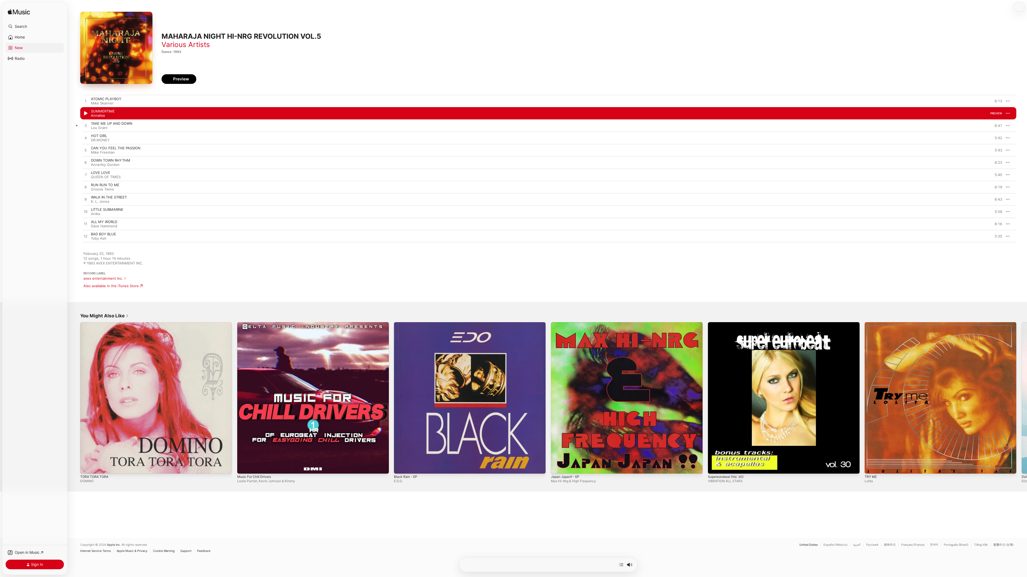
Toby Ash (98, 238)
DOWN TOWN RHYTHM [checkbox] (110, 160)
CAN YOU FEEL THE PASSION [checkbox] (115, 148)
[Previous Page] (75, 398)
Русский (872, 544)
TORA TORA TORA (95, 324)
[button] (35, 26)
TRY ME (871, 324)
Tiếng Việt (981, 544)
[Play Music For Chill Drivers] (244, 467)
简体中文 (890, 544)
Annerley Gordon (105, 164)
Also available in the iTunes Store (111, 286)
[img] (19, 12)
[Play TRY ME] (871, 467)
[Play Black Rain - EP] (401, 467)
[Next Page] (1021, 398)
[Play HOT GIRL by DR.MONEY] (85, 138)
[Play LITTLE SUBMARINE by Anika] (85, 211)
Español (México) (835, 544)
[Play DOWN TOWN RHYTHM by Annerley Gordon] (85, 162)
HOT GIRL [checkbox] (99, 136)
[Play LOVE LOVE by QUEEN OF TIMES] (85, 175)
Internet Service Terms (95, 550)
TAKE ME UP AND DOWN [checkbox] (111, 123)
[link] (104, 316)
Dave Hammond (104, 226)
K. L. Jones (100, 201)
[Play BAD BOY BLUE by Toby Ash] (85, 236)
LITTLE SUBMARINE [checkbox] (107, 209)
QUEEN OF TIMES (106, 177)
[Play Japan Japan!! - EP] (558, 467)
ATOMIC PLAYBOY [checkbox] (106, 99)
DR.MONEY (100, 140)
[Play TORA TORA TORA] (87, 467)
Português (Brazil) (956, 544)
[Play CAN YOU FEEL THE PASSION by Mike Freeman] (85, 150)
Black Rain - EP (406, 324)
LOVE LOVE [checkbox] (100, 172)
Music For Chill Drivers (255, 324)
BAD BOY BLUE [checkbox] (103, 234)
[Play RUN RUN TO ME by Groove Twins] (85, 187)
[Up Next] (621, 564)
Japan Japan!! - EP (566, 324)
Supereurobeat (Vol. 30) (728, 324)
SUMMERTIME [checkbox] (103, 111)
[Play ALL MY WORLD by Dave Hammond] (85, 224)
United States (808, 544)
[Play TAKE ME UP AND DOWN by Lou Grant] (85, 125)
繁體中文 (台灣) (1003, 544)
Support (185, 550)
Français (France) (913, 544)
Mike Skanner (102, 103)
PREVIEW (996, 101)
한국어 (934, 544)
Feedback (203, 550)
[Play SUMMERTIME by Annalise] (85, 113)
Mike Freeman (103, 152)
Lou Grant (99, 128)
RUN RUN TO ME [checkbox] (105, 185)
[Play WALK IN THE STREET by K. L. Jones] (85, 199)
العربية (857, 544)
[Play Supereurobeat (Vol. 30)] (715, 467)
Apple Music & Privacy (132, 550)
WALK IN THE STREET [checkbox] (109, 197)
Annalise (98, 115)
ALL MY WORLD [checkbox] (104, 222)
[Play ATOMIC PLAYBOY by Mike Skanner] (85, 101)
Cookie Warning (164, 550)
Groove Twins (102, 189)
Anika (95, 214)
